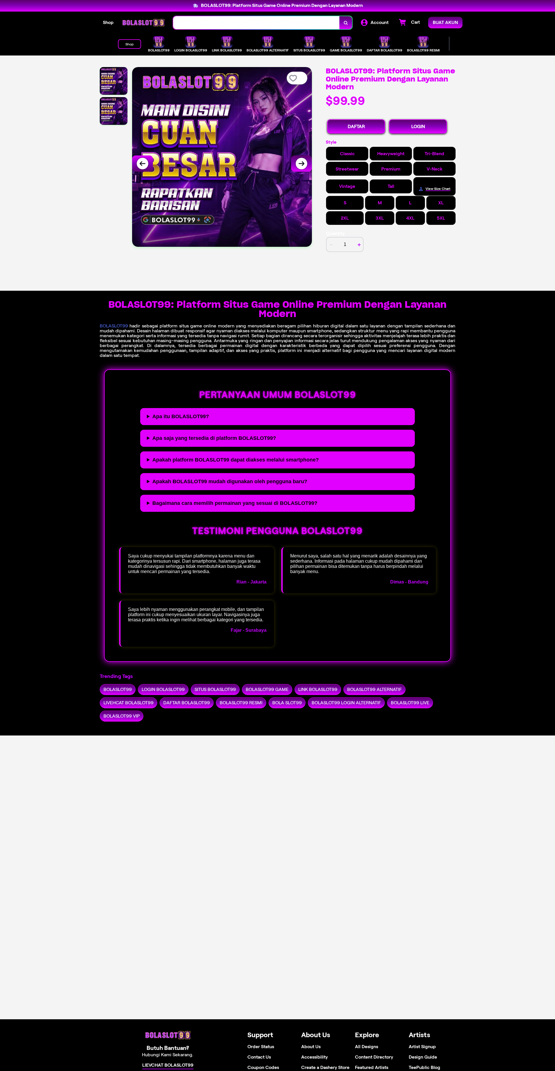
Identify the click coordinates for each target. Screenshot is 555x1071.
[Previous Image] (142, 163)
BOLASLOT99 (114, 325)
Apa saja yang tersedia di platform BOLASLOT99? (214, 438)
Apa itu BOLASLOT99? (180, 416)
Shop (108, 22)
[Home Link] (143, 23)
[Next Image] (301, 163)
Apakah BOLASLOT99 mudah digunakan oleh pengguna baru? (229, 481)
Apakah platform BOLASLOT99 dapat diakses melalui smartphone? (235, 460)
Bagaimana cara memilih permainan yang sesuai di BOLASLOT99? (234, 503)
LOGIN (418, 126)
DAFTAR (356, 126)
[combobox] (256, 22)
